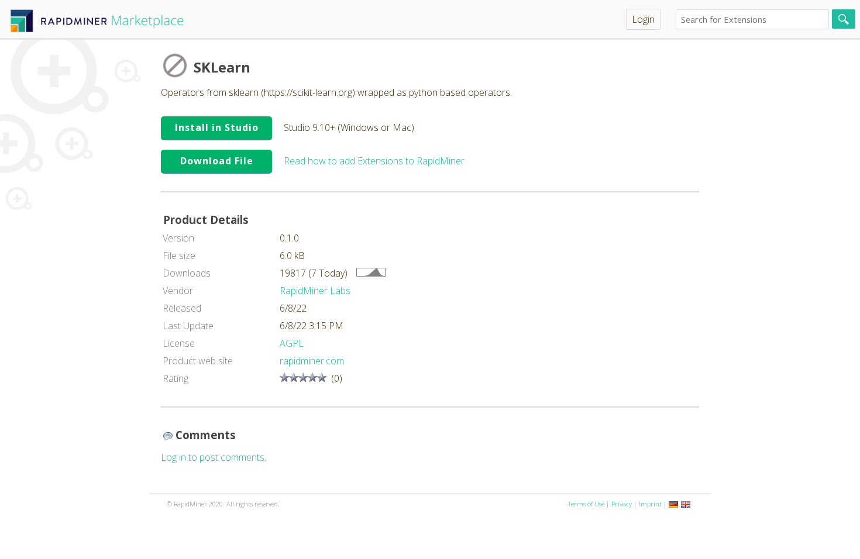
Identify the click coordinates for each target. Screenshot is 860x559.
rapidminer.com (312, 360)
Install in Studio (217, 127)
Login (643, 19)
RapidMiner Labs (315, 290)
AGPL (292, 343)
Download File (216, 160)
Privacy (621, 503)
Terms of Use (586, 503)
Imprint (650, 503)
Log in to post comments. (213, 457)
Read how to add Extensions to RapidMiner (374, 160)
